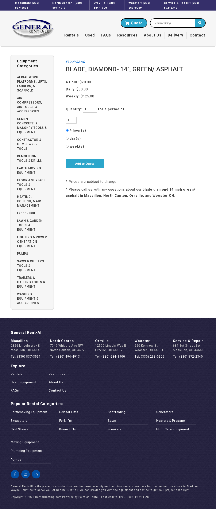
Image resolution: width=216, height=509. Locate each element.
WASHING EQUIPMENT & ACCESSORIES (28, 298)
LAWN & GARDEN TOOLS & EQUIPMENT (30, 225)
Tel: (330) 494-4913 (65, 356)
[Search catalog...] (200, 23)
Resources (127, 35)
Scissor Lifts (68, 412)
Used (90, 35)
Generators (164, 412)
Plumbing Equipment (26, 450)
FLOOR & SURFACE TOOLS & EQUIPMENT (31, 185)
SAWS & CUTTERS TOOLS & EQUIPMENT (30, 266)
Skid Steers (19, 429)
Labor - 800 (26, 213)
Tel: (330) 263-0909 (150, 356)
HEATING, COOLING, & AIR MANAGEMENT (29, 201)
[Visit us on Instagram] (25, 474)
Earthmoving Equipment (29, 412)
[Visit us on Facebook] (15, 474)
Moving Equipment (25, 442)
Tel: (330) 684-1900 (110, 356)
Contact (197, 35)
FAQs (106, 35)
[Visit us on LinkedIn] (36, 474)
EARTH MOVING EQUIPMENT (29, 170)
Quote (136, 23)
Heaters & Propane (170, 420)
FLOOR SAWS (75, 62)
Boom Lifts (67, 429)
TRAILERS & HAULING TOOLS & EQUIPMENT (31, 282)
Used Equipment (23, 382)
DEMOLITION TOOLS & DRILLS (29, 158)
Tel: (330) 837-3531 (26, 356)
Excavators (19, 420)
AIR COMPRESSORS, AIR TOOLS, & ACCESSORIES (29, 104)
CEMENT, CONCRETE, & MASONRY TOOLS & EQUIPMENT (32, 125)
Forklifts (65, 420)
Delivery (175, 35)
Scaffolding (117, 412)
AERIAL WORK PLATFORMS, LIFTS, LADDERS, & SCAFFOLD (32, 83)
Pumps (16, 459)
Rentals (71, 35)
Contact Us (57, 390)
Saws (112, 420)
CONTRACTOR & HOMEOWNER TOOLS (29, 144)
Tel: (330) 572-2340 (188, 356)
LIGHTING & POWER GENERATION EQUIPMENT (32, 242)
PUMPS (22, 253)
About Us (152, 35)
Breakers (115, 429)
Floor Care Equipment (172, 429)
